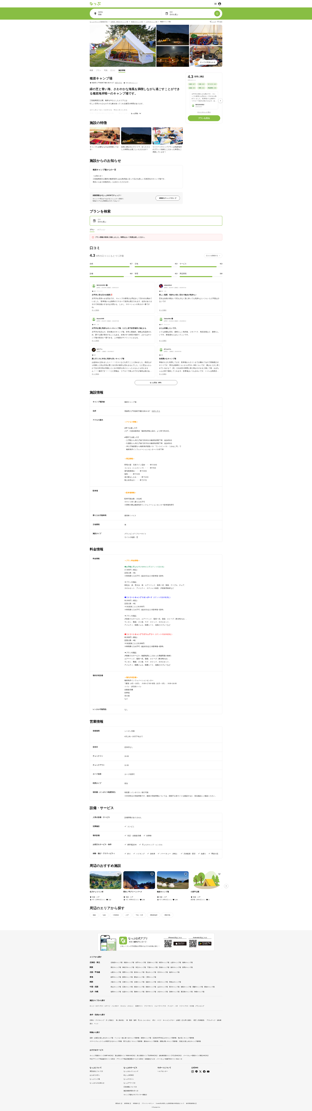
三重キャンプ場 (151, 977)
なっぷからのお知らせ (97, 1083)
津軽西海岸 (153, 915)
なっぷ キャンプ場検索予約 (99, 22)
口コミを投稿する (212, 255)
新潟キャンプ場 (139, 972)
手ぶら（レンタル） (144, 1020)
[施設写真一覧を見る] (123, 46)
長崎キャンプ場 (139, 992)
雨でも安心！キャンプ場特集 (132, 1041)
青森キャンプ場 (129, 962)
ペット (96, 1023)
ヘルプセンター (162, 1071)
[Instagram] (192, 1071)
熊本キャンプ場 (151, 992)
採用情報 (126, 1103)
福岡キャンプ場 (116, 992)
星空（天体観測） (199, 1020)
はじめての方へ (95, 1075)
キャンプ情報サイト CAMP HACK (101, 1055)
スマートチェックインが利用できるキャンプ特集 (106, 1041)
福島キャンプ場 (187, 962)
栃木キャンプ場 (176, 967)
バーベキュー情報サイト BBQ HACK (195, 1055)
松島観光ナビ (149, 1059)
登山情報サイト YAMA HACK (124, 1055)
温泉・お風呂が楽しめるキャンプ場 (101, 1038)
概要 (91, 70)
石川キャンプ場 (162, 972)
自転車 (219, 1020)
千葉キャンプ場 (152, 967)
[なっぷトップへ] (95, 3)
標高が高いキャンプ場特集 (168, 1041)
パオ (176, 1006)
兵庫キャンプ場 (127, 982)
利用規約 (135, 1103)
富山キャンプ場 (151, 972)
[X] (200, 1071)
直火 (91, 1023)
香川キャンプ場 (174, 987)
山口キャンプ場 (162, 987)
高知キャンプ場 (209, 987)
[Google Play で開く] (204, 944)
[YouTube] (208, 1071)
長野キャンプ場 (127, 972)
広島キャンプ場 (127, 987)
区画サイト (139, 1006)
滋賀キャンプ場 (151, 982)
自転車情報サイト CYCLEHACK (169, 1055)
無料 (135, 1020)
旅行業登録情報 (190, 1103)
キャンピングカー (169, 1020)
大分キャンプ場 (162, 992)
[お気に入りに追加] (118, 874)
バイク (159, 1020)
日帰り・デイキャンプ (97, 1020)
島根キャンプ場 (151, 987)
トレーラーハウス (160, 1006)
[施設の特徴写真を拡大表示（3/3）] (168, 135)
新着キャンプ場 (146, 1038)
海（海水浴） (120, 1020)
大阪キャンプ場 (116, 982)
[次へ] (220, 100)
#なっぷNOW (128, 1075)
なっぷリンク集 (95, 1079)
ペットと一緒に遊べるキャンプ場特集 (127, 1038)
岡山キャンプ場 (116, 987)
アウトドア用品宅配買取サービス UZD (129, 1059)
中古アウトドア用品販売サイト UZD (102, 1059)
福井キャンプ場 (174, 972)
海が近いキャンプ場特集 (186, 1038)
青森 (94, 915)
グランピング (199, 1006)
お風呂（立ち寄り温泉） (184, 1020)
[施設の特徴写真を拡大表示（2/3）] (136, 135)
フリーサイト (148, 1006)
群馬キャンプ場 (187, 967)
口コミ (113, 70)
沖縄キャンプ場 (199, 992)
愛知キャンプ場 (139, 977)
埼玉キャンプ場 (141, 967)
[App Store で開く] (180, 944)
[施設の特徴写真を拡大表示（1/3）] (105, 135)
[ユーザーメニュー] (217, 3)
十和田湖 (116, 915)
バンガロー (115, 1006)
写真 (105, 70)
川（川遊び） (110, 1020)
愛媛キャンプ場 (198, 987)
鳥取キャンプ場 (139, 987)
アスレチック (211, 1020)
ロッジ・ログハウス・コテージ (100, 1006)
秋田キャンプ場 (164, 962)
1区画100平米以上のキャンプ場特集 (164, 1038)
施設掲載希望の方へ (130, 1091)
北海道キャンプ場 (116, 962)
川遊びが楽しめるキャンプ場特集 (190, 1041)
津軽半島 (167, 915)
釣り (154, 1020)
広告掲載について (129, 1087)
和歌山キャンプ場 (175, 982)
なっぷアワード (129, 1083)
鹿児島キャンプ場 (187, 992)
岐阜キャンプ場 (116, 977)
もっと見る (134, 113)
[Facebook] (204, 1071)
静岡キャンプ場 (127, 977)
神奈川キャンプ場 (128, 967)
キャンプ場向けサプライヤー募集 (135, 1095)
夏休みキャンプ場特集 (151, 1041)
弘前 (104, 915)
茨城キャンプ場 (164, 967)
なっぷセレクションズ (131, 1071)
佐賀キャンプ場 (127, 992)
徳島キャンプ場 (186, 987)
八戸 (127, 915)
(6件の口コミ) (132, 83)
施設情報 (121, 70)
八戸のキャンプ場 (151, 22)
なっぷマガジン (129, 1079)
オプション (101, 230)
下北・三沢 (139, 915)
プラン (98, 70)
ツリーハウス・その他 (186, 1006)
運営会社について (95, 1071)
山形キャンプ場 (176, 962)
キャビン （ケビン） (127, 1006)
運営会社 (117, 1103)
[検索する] (217, 13)
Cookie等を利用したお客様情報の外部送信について (170, 1103)
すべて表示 (95, 310)
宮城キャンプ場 (152, 962)
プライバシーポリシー (148, 1103)
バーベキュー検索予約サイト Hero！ (168, 1059)
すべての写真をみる (207, 62)
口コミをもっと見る (204, 112)
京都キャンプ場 (139, 982)
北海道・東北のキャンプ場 (119, 22)
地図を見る (118, 83)
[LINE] (196, 1071)
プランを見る (204, 118)
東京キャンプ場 (116, 967)
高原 (130, 1020)
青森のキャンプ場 (137, 22)
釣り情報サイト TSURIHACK (146, 1055)
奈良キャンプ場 (162, 982)
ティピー (170, 1006)
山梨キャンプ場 (116, 972)
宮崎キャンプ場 (174, 992)
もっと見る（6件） (156, 382)
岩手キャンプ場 (141, 962)
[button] (122, 296)
